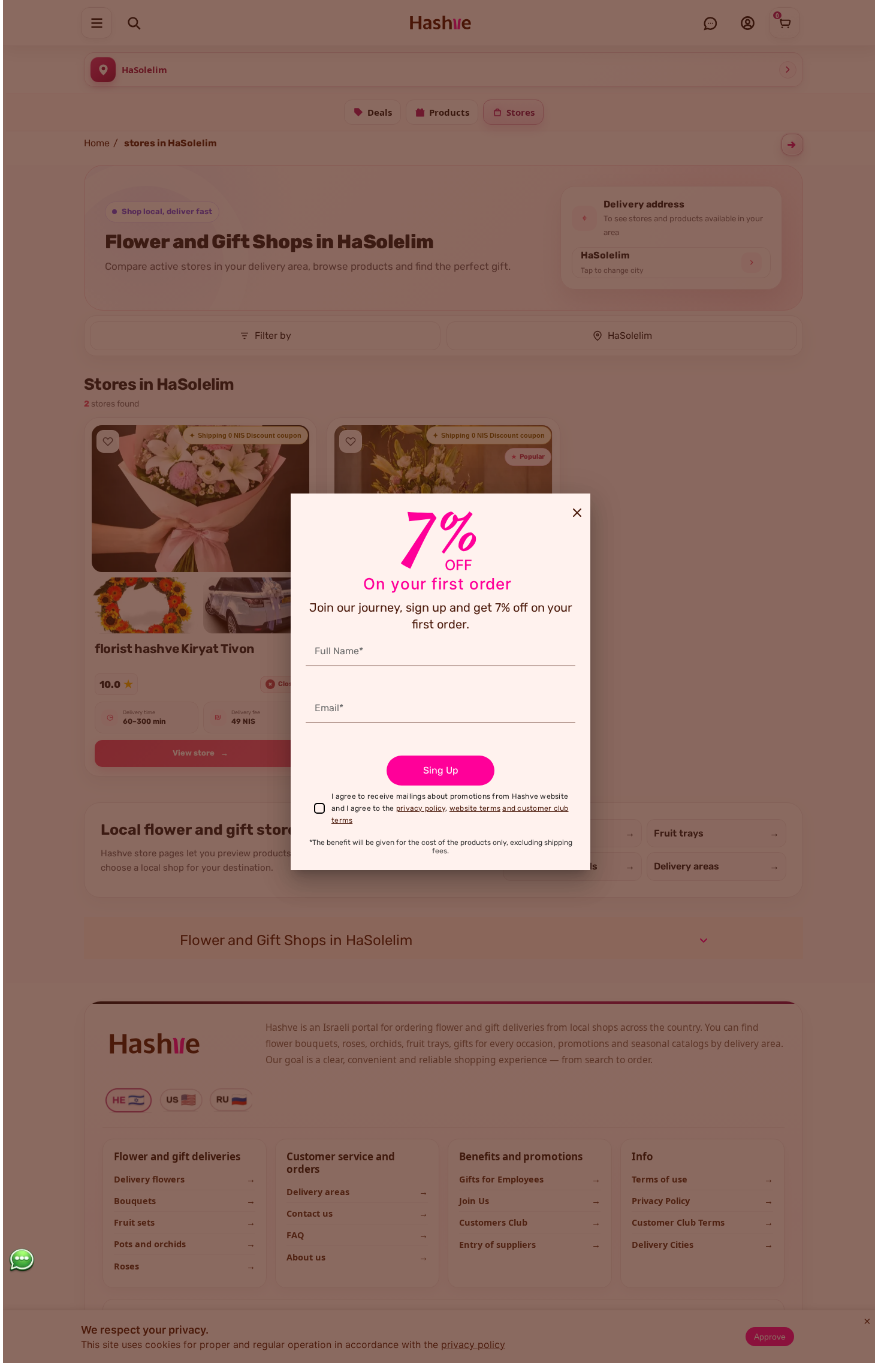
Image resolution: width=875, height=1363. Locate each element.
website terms (474, 808)
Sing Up (440, 770)
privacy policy (421, 808)
